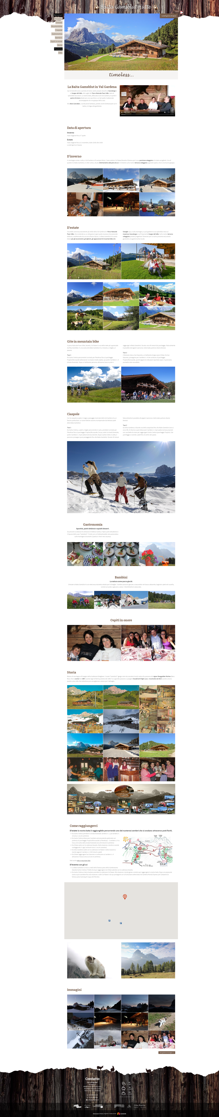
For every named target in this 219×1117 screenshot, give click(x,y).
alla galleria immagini (166, 1052)
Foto (60, 53)
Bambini (58, 37)
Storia (59, 45)
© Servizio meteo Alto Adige (126, 1096)
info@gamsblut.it (93, 1100)
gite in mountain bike (83, 861)
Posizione (58, 49)
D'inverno (58, 19)
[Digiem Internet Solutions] (121, 1113)
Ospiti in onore (56, 41)
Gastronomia (57, 34)
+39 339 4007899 (93, 1097)
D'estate (59, 22)
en (178, 11)
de (176, 11)
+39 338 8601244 (93, 1095)
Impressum (96, 1113)
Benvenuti (58, 15)
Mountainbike (56, 26)
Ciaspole (58, 30)
